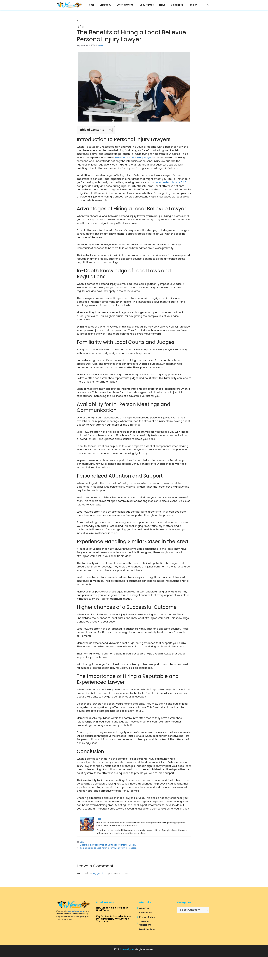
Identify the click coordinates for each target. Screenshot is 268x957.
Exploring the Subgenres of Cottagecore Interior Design (108, 844)
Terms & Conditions (145, 923)
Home (91, 4)
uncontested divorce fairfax (172, 182)
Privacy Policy (147, 917)
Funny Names (146, 4)
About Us (144, 908)
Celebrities (177, 4)
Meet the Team (147, 929)
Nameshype (127, 949)
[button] (208, 5)
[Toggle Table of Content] (109, 130)
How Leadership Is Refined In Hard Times (112, 909)
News (162, 4)
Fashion (193, 4)
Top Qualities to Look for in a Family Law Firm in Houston (108, 848)
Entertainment (125, 4)
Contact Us (145, 912)
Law (82, 842)
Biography (105, 4)
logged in (98, 873)
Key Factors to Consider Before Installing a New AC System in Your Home (113, 919)
